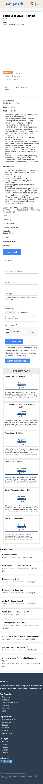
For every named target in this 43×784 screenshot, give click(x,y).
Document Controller (13, 462)
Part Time (5, 744)
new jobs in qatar (9, 241)
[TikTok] (10, 761)
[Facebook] (1, 761)
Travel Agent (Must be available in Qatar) (22, 406)
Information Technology (10, 702)
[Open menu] (38, 4)
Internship (5, 752)
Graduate (5, 730)
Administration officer (9, 719)
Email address (10, 283)
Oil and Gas (5, 700)
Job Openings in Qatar (11, 103)
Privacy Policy (4, 776)
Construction (6, 708)
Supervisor (5, 727)
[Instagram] (4, 761)
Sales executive (9, 107)
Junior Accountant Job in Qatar (18, 490)
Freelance (5, 750)
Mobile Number (14, 271)
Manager (5, 725)
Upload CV (12, 309)
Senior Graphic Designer (15, 376)
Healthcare (5, 705)
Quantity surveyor (7, 733)
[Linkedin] (7, 761)
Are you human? (11, 325)
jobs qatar (6, 237)
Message (8, 294)
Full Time (5, 741)
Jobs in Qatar (8, 233)
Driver (4, 711)
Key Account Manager (14, 518)
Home (5, 19)
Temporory (5, 747)
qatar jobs (6, 245)
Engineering (6, 697)
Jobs (5, 23)
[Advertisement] (21, 48)
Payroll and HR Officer (14, 433)
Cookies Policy (13, 776)
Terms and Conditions (25, 776)
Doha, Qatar (18, 73)
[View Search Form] (32, 4)
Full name (8, 260)
